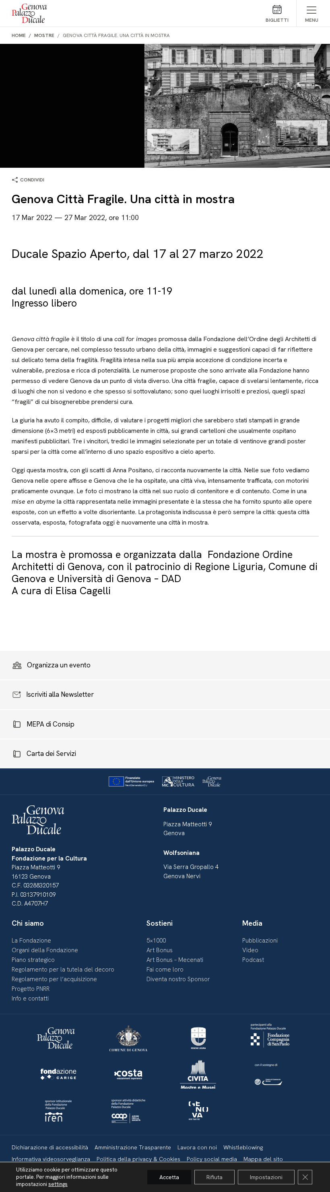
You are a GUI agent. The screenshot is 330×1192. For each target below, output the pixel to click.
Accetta (169, 1177)
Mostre (44, 35)
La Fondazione (31, 941)
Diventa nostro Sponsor (178, 979)
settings (58, 1184)
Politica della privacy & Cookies (138, 1159)
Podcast (253, 960)
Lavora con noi (197, 1147)
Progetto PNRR (31, 989)
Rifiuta (214, 1177)
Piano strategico (33, 960)
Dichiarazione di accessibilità (50, 1147)
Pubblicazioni (260, 941)
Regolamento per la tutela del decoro (63, 970)
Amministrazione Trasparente (133, 1147)
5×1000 (156, 941)
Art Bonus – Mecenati (174, 960)
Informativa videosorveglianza (51, 1159)
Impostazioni (266, 1177)
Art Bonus (159, 950)
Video (250, 950)
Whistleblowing (243, 1147)
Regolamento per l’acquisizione (54, 979)
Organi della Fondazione (45, 950)
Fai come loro (165, 970)
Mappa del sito (263, 1159)
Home (19, 35)
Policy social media (212, 1159)
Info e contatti (30, 998)
